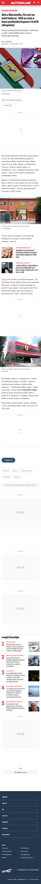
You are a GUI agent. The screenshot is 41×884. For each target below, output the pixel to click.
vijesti (4, 797)
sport (4, 803)
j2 (3, 809)
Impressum (5, 848)
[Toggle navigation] (3, 2)
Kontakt (4, 857)
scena (5, 828)
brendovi (6, 834)
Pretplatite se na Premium (28, 869)
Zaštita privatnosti (7, 851)
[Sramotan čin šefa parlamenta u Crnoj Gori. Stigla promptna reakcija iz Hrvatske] (33, 706)
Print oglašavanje (25, 854)
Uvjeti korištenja (25, 848)
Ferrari (30, 155)
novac (5, 816)
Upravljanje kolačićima (27, 857)
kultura (5, 822)
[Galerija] (20, 68)
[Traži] (38, 2)
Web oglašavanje (6, 854)
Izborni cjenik (24, 851)
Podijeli (6, 105)
